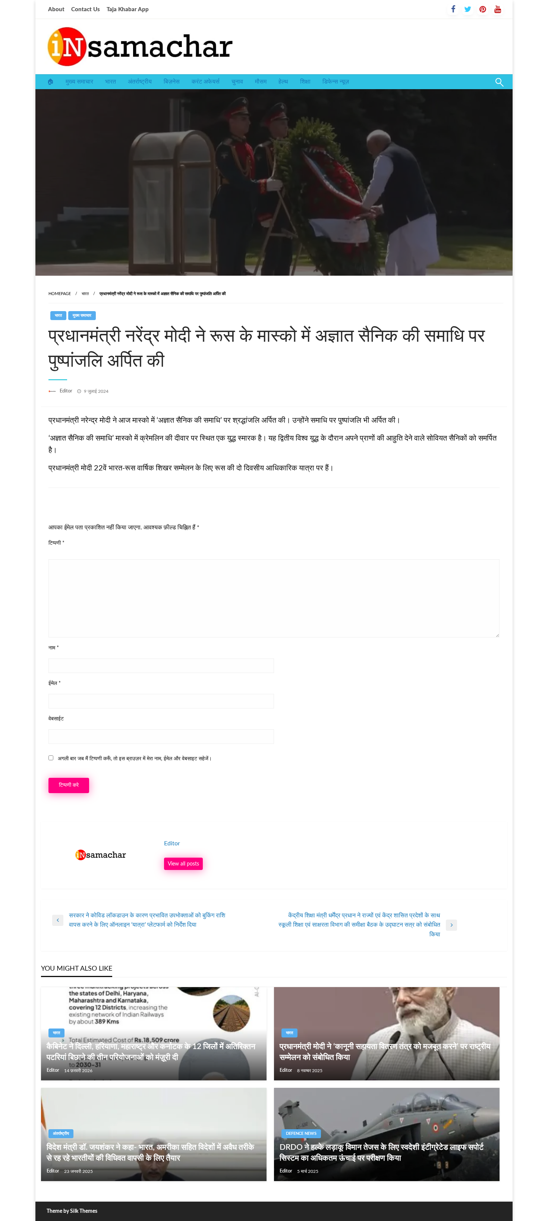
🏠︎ (50, 82)
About (56, 9)
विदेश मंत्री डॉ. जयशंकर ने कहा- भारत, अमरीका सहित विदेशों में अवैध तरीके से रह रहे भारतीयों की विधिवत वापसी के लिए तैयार (150, 1152)
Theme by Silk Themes (72, 1211)
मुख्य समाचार (79, 82)
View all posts (183, 864)
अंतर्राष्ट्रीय (140, 82)
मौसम (261, 82)
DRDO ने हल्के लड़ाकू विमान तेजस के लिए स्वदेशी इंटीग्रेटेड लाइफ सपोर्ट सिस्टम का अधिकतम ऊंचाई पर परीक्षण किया (382, 1152)
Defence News (301, 1133)
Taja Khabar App (128, 9)
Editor (66, 391)
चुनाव (237, 82)
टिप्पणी (56, 543)
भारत (110, 82)
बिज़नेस (172, 82)
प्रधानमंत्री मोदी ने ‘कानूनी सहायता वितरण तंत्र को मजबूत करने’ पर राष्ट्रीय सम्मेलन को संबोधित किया (385, 1052)
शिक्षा (305, 82)
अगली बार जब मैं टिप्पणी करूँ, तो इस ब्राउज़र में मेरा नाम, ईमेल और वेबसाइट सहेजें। (135, 758)
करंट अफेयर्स (206, 82)
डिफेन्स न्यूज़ (335, 82)
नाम (53, 648)
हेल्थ (283, 82)
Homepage (59, 294)
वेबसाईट (56, 718)
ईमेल (54, 683)
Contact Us (85, 9)
